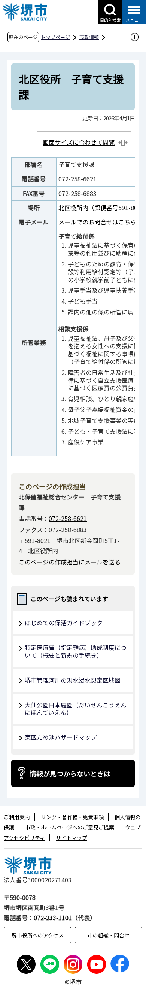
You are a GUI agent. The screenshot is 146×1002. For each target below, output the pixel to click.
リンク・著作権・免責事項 (72, 817)
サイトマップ (71, 837)
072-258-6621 (68, 518)
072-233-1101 (53, 917)
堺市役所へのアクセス (38, 935)
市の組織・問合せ (109, 935)
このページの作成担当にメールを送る (70, 561)
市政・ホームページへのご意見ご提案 (69, 827)
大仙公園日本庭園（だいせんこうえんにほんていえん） (76, 708)
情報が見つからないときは (70, 773)
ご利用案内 (17, 817)
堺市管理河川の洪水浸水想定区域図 (73, 680)
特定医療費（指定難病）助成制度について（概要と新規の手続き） (76, 651)
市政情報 (89, 37)
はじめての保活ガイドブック (64, 622)
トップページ (55, 37)
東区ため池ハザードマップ (61, 737)
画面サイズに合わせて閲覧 (79, 142)
